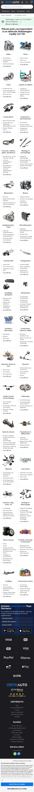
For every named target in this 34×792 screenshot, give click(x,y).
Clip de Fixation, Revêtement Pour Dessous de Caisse (8, 514)
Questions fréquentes (17, 714)
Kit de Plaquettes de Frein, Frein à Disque (9, 91)
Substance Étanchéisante (24, 552)
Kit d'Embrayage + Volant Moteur (25, 403)
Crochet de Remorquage (24, 585)
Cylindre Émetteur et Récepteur (26, 406)
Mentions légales (17, 737)
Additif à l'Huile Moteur (24, 95)
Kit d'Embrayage (25, 400)
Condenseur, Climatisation (24, 301)
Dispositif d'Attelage (26, 508)
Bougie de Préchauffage (24, 157)
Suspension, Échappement (24, 271)
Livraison (17, 710)
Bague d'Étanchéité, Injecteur (9, 199)
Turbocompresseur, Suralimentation (9, 235)
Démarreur (6, 338)
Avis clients (17, 734)
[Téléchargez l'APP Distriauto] (9, 630)
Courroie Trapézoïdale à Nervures (7, 161)
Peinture (5, 585)
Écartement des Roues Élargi (7, 559)
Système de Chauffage (6, 306)
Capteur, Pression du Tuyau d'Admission (9, 203)
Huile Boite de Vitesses (7, 61)
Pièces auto (5, 11)
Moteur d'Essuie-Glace (8, 128)
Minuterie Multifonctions (24, 334)
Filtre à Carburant (25, 62)
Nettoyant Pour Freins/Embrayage (25, 546)
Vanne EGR (6, 264)
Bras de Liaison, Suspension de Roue (26, 125)
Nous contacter (17, 730)
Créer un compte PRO (17, 712)
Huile (28, 11)
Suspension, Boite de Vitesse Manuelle (9, 447)
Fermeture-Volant (8, 478)
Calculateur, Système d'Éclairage (26, 342)
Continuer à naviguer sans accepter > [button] (22, 761)
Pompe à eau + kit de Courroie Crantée (9, 157)
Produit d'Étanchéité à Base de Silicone (9, 593)
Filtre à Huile (24, 58)
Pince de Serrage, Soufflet (8, 410)
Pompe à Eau (24, 234)
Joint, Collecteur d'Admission (25, 267)
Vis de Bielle (6, 508)
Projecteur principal (26, 472)
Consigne (17, 716)
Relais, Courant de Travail (25, 338)
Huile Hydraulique (8, 64)
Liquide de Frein (25, 92)
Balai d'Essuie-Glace (9, 120)
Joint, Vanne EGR (8, 266)
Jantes (5, 546)
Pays (17, 705)
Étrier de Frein (7, 94)
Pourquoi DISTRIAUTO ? (17, 707)
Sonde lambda (24, 264)
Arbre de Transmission (24, 438)
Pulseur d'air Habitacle (6, 303)
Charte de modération (17, 741)
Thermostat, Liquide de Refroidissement (26, 237)
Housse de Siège (25, 588)
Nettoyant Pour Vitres (26, 549)
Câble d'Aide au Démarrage (24, 591)
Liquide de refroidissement (25, 89)
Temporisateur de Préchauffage (25, 161)
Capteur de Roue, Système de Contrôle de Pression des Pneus (9, 550)
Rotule (22, 375)
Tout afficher (7, 66)
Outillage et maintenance (7, 555)
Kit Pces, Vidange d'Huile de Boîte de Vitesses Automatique (8, 438)
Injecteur (5, 197)
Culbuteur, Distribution (23, 201)
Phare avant (6, 369)
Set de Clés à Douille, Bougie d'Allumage (26, 164)
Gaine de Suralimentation (8, 231)
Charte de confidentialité (17, 739)
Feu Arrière (6, 372)
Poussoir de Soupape (26, 199)
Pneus (13, 11)
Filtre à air (23, 60)
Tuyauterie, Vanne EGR (8, 269)
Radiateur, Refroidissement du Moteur (26, 230)
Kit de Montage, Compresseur (8, 239)
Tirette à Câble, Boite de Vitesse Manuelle (9, 443)
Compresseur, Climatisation (24, 297)
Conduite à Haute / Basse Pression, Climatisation (25, 305)
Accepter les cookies (17, 784)
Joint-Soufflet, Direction (24, 372)
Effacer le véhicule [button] (12, 24)
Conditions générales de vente (17, 728)
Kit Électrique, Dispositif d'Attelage (26, 511)
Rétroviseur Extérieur (26, 475)
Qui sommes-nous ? (17, 726)
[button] (22, 2)
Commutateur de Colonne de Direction (8, 474)
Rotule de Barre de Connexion (25, 368)
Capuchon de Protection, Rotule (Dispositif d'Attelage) (25, 516)
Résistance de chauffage (7, 299)
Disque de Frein (7, 88)
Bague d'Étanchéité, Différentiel (26, 442)
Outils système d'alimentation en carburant (8, 588)
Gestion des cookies (17, 732)
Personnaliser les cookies (17, 788)
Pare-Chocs (23, 477)
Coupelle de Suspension (23, 129)
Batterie (5, 336)
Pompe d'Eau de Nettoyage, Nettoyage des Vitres (9, 124)
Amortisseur (23, 122)
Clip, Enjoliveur (7, 510)
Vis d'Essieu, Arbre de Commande (9, 406)
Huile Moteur (7, 58)
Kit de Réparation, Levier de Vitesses (8, 481)
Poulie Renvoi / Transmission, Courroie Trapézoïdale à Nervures (7, 169)
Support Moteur (24, 197)
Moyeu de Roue (24, 445)
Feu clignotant (7, 374)
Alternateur (6, 334)
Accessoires (21, 11)
